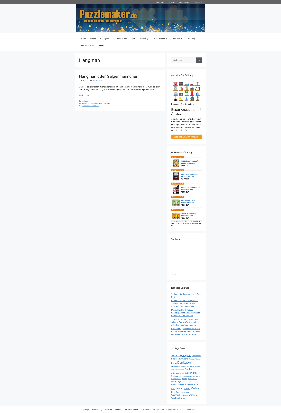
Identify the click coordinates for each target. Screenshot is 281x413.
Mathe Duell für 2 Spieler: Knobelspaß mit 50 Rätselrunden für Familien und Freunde (185, 313)
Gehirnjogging (176, 373)
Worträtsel (194, 395)
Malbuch (175, 384)
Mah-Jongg (185, 382)
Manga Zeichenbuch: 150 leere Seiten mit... (190, 188)
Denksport (104, 39)
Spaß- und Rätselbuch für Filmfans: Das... (189, 175)
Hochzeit (174, 379)
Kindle (184, 379)
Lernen (173, 382)
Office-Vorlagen (159, 39)
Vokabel (186, 392)
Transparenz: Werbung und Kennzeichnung (182, 409)
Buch (198, 359)
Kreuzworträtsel (87, 45)
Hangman (107, 103)
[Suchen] (199, 60)
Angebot (186, 355)
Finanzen (197, 366)
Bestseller (171, 2)
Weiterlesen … (85, 95)
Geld (183, 373)
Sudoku (101, 45)
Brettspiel (192, 359)
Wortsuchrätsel (178, 398)
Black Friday (196, 356)
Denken (174, 363)
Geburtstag (144, 39)
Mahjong (191, 382)
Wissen (93, 39)
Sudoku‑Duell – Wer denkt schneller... (188, 214)
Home (83, 39)
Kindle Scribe (192, 379)
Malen (181, 384)
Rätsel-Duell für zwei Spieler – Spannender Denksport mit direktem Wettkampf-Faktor (184, 303)
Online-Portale (121, 39)
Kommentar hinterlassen (90, 106)
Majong (196, 382)
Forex (172, 369)
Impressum (160, 409)
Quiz (133, 39)
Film (192, 366)
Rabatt (187, 388)
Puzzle (179, 388)
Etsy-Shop (160, 2)
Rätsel (195, 388)
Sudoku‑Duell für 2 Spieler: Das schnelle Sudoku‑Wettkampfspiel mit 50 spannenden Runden (185, 322)
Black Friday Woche (179, 359)
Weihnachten (177, 395)
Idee (179, 379)
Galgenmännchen (96, 103)
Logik (179, 381)
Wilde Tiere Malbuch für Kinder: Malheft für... (190, 162)
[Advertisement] (191, 258)
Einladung (183, 366)
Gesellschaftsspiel (189, 376)
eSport (189, 366)
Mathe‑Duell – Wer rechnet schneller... (188, 201)
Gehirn (188, 369)
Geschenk (191, 372)
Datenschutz (149, 409)
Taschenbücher (184, 2)
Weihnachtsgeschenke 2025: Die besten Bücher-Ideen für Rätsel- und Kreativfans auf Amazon (185, 331)
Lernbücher (198, 2)
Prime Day (189, 384)
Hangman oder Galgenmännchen (108, 76)
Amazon (176, 355)
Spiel (173, 392)
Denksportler (175, 366)
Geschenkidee (177, 376)
